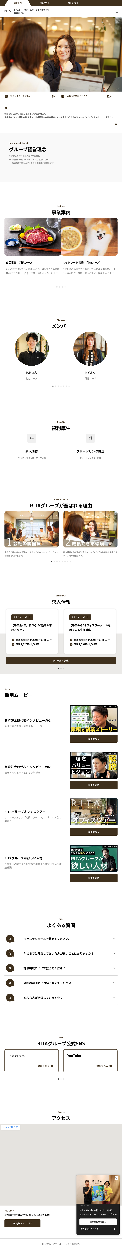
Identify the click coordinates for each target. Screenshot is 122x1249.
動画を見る (93, 738)
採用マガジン (45, 2)
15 (108, 96)
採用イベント (73, 2)
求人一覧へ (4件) (61, 660)
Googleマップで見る (22, 1223)
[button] (61, 938)
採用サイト (18, 2)
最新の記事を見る (98, 1221)
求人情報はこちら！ (89, 1229)
